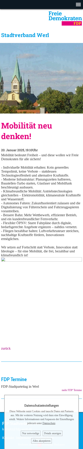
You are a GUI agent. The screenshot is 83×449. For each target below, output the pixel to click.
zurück (6, 348)
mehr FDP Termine (72, 390)
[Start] (65, 24)
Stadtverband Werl (25, 35)
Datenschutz (48, 423)
